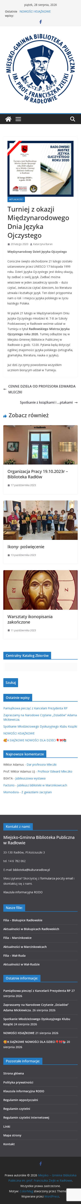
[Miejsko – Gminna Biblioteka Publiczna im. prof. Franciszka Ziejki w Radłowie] (8, 119)
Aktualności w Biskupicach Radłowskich (31, 929)
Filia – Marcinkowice (17, 938)
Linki (6, 1126)
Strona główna (13, 1073)
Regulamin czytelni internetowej (26, 1117)
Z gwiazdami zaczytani (36, 792)
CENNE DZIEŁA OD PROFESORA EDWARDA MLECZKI (42, 389)
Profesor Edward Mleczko (55, 771)
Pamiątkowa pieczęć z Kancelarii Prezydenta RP (35, 708)
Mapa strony (12, 1135)
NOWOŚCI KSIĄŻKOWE (35, 11)
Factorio (9, 785)
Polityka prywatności (18, 1082)
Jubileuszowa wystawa (30, 778)
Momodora (11, 792)
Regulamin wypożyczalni (20, 1100)
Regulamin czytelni (16, 1109)
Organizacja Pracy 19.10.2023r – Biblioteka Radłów (37, 474)
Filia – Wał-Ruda (14, 956)
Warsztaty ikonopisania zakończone (30, 619)
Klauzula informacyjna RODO (23, 892)
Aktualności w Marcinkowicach (25, 947)
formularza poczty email (56, 878)
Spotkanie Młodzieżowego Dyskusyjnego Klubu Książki (40, 726)
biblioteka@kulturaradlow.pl (31, 870)
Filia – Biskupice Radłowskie (22, 920)
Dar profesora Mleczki (41, 764)
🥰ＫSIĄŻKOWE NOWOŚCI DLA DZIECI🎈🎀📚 (34, 740)
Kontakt (9, 1144)
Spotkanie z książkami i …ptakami (46, 402)
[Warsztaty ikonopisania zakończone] (40, 573)
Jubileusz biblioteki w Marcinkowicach (42, 785)
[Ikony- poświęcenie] (40, 503)
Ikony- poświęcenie (25, 546)
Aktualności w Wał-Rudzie (21, 964)
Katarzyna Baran (43, 244)
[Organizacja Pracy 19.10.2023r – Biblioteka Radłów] (40, 428)
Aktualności (16, 199)
